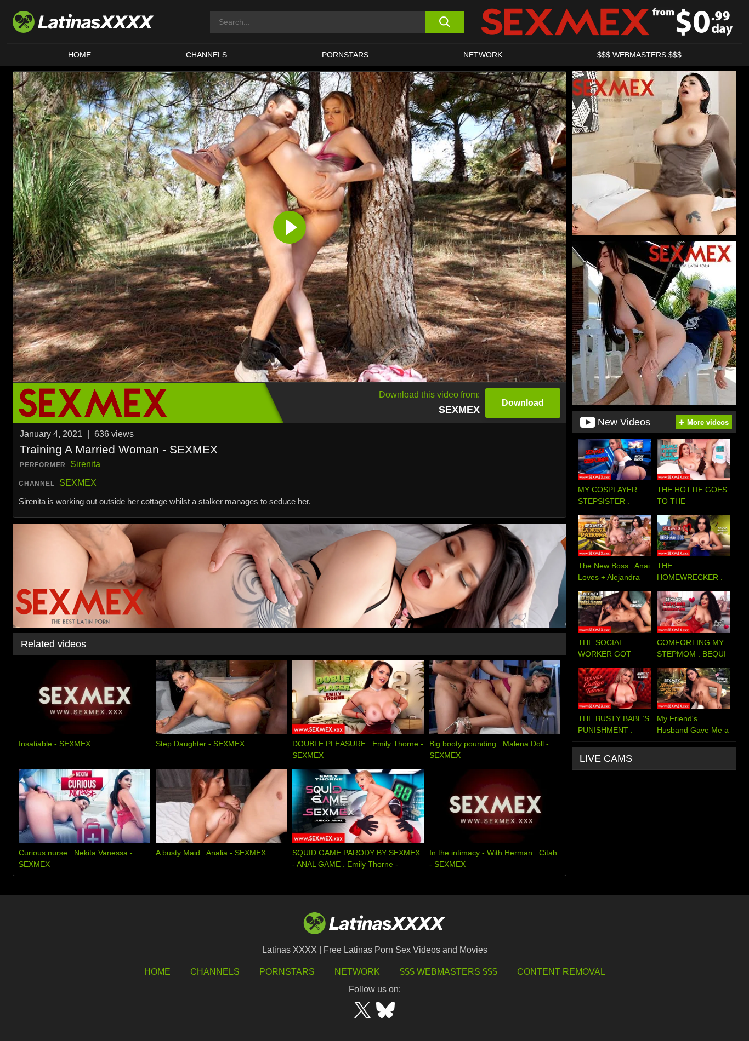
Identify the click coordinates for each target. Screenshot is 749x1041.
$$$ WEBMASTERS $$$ (639, 54)
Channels (215, 971)
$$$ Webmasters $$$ (448, 971)
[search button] (444, 22)
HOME (79, 54)
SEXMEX (78, 482)
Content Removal (561, 971)
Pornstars (345, 54)
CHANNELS (206, 54)
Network (482, 54)
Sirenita (85, 464)
